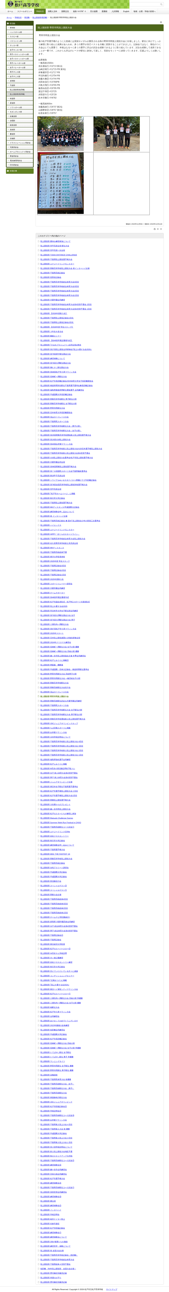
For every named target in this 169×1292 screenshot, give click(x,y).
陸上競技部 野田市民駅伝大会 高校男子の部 (58, 674)
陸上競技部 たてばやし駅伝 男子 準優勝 (56, 1057)
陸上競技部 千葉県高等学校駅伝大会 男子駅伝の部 (61, 714)
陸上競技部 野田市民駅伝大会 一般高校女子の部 (60, 678)
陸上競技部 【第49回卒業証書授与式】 (56, 340)
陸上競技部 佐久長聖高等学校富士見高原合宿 (59, 543)
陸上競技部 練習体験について (52, 358)
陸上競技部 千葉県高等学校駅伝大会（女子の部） (61, 431)
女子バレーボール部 (17, 68)
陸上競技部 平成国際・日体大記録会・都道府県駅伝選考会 (64, 669)
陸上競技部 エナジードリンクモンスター (57, 264)
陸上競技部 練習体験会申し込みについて (57, 512)
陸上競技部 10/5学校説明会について (55, 737)
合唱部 (12, 121)
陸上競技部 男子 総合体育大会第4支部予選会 (59, 931)
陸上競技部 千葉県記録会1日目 (53, 575)
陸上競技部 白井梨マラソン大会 (53, 732)
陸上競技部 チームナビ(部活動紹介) (55, 917)
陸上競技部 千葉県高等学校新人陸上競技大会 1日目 (61, 755)
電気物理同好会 (16, 161)
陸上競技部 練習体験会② (50, 1205)
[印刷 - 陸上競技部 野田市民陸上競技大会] (161, 22)
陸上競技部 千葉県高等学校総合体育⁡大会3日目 (59, 286)
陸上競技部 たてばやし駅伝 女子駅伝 (55, 1052)
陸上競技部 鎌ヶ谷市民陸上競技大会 (55, 809)
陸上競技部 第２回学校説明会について (56, 1147)
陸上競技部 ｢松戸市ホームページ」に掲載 (57, 494)
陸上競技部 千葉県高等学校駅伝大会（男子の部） (61, 426)
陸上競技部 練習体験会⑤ (50, 1165)
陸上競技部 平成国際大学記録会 (53, 872)
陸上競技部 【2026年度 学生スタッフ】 (56, 327)
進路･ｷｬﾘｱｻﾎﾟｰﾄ (79, 11)
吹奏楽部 (13, 116)
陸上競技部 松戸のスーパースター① (55, 994)
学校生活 (40, 11)
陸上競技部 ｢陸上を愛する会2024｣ (54, 985)
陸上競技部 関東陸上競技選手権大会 (55, 800)
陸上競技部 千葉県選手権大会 (52, 850)
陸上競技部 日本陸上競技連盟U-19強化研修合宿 (60, 638)
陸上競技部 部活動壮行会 (50, 881)
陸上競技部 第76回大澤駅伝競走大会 (55, 363)
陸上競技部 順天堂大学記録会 (52, 498)
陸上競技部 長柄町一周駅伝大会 (53, 376)
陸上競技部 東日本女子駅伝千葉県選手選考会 (59, 787)
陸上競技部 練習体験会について (53, 1237)
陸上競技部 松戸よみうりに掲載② (54, 660)
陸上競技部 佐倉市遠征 (49, 1224)
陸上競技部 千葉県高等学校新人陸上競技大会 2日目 (61, 750)
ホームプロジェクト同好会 (20, 152)
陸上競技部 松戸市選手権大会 (52, 1178)
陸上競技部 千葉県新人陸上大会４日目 (56, 1124)
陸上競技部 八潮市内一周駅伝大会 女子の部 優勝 (60, 1003)
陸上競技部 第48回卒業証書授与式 (54, 597)
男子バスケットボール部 (19, 54)
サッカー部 (14, 45)
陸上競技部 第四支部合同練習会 (53, 1192)
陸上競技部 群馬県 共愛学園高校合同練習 (57, 922)
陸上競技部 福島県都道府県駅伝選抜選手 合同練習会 (62, 390)
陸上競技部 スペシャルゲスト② (53, 886)
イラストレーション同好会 (20, 143)
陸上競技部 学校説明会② (50, 1111)
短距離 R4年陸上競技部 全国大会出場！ (58, 1269)
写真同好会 (14, 147)
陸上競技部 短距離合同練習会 (52, 1030)
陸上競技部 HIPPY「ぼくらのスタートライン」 (60, 534)
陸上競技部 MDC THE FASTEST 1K (55, 854)
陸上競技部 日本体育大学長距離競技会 (56, 412)
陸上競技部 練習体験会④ (50, 1183)
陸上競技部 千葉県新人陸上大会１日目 (56, 1142)
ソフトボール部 (16, 107)
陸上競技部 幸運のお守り (50, 1278)
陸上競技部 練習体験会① (50, 1233)
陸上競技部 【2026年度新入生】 (53, 313)
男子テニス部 (15, 72)
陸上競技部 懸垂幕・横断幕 (51, 665)
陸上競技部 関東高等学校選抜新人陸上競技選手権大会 (62, 719)
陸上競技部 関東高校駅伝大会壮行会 (55, 687)
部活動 (27, 17)
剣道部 (12, 99)
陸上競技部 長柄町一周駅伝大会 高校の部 (57, 1043)
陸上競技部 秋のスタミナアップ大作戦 (56, 1156)
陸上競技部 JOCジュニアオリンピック (56, 1102)
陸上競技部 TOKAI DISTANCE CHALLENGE (58, 255)
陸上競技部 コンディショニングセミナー (57, 976)
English (126, 11)
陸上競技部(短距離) (17, 90)
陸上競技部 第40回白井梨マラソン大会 (56, 444)
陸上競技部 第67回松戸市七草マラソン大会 (58, 629)
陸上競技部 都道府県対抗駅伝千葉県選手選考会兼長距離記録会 (66, 385)
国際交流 (65, 11)
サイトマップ (111, 1289)
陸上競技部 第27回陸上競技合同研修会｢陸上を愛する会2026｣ (66, 349)
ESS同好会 (14, 165)
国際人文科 (52, 11)
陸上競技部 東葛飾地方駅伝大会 (53, 1097)
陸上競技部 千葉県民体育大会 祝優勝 (55, 1079)
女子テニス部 (15, 76)
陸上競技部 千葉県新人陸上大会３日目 (56, 1138)
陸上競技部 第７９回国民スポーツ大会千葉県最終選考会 (63, 471)
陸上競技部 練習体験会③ (50, 1197)
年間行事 (13, 171)
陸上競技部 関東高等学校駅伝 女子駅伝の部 (58, 404)
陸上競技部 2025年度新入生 (52, 579)
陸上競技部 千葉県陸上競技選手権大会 (56, 259)
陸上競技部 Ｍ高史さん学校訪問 (53, 953)
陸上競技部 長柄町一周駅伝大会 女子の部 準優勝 (60, 1048)
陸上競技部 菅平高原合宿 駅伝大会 (54, 246)
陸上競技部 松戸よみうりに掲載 (53, 764)
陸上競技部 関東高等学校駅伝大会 (54, 683)
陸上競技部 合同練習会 (49, 1016)
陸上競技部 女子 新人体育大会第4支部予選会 (59, 773)
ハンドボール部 (16, 32)
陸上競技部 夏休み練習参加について (55, 241)
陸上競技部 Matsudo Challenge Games (56, 818)
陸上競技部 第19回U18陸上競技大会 (55, 439)
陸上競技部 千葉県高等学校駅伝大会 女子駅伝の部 (61, 710)
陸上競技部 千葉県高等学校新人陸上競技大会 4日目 (61, 741)
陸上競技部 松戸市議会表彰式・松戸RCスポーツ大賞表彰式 (65, 602)
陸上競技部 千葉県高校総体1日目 (54, 913)
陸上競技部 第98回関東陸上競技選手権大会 (58, 467)
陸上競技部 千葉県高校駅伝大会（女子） (57, 1084)
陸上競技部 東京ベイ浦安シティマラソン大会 (59, 989)
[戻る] (158, 229)
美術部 (12, 130)
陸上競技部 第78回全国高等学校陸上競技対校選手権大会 (63, 485)
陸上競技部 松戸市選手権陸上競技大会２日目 (59, 791)
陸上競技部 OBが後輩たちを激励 (54, 1242)
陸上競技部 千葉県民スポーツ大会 (54, 421)
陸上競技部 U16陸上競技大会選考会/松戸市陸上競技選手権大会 (66, 458)
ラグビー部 (14, 37)
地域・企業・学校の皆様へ (144, 11)
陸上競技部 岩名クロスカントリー (54, 836)
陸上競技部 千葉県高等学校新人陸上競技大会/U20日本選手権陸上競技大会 (71, 449)
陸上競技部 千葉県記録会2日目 (53, 570)
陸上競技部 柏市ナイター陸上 (52, 1219)
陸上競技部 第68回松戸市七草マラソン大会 (58, 372)
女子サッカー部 (16, 50)
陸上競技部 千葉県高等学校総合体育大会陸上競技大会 (62, 539)
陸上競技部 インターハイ (50, 1210)
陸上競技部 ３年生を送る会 (51, 331)
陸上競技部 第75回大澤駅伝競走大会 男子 (57, 620)
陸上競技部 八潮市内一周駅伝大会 (54, 624)
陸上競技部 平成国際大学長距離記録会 (56, 394)
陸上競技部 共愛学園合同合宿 (52, 462)
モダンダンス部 (16, 112)
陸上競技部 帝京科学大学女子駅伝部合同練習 (59, 611)
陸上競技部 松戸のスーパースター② (55, 949)
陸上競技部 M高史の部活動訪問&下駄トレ (57, 768)
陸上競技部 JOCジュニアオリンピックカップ (59, 723)
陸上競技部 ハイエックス (50, 525)
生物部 (12, 138)
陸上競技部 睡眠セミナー (50, 336)
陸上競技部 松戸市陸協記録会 (52, 1228)
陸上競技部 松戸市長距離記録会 (53, 1039)
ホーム (10, 11)
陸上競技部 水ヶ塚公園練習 (51, 958)
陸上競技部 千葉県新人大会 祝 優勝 (55, 1129)
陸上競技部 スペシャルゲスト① (53, 890)
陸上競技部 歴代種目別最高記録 (53, 1273)
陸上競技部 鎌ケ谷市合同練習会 (53, 1170)
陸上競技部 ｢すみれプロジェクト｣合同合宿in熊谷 (60, 345)
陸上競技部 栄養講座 (49, 1075)
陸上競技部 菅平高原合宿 (50, 489)
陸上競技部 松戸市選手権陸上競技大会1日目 (58, 795)
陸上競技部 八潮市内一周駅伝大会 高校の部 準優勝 (61, 998)
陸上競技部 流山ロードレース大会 (54, 417)
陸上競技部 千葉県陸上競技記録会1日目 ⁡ (57, 318)
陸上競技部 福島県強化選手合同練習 (55, 759)
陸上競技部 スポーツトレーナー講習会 (56, 584)
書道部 (12, 134)
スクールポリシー (24, 11)
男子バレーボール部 (17, 63)
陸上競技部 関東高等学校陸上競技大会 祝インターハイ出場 (65, 268)
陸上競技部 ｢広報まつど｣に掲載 (53, 980)
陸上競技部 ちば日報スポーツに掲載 (55, 728)
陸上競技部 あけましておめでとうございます (59, 1021)
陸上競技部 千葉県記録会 (50, 940)
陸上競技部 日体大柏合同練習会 (53, 1174)
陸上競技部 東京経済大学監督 (52, 944)
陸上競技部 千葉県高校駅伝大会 (53, 1093)
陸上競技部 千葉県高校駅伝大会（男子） (57, 1088)
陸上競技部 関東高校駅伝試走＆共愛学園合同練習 (61, 701)
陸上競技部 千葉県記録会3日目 (53, 566)
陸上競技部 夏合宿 (48, 1201)
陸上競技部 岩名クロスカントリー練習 (56, 962)
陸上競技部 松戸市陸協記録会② (53, 1106)
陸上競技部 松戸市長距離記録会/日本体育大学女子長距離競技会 (66, 381)
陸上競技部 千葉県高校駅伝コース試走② (57, 1160)
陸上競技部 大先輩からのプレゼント (55, 804)
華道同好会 (14, 156)
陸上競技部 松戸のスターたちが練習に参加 (58, 814)
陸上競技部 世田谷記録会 (50, 277)
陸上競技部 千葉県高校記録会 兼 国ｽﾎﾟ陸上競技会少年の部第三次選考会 (70, 521)
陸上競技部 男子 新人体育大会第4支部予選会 (59, 777)
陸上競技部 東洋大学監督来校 (52, 557)
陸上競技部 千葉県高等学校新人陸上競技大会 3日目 (61, 746)
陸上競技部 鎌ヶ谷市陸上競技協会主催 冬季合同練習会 (63, 656)
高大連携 (94, 11)
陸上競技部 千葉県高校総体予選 (53, 552)
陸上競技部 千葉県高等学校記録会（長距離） (59, 1255)
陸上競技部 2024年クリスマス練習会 (55, 642)
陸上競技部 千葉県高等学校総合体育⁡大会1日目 (59, 295)
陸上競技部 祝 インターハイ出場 (53, 516)
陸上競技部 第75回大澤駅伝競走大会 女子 (57, 615)
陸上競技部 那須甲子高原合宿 (52, 476)
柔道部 (12, 103)
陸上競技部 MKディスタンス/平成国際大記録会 (59, 507)
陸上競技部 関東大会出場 (50, 895)
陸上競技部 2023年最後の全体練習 (54, 1025)
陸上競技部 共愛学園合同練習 (52, 300)
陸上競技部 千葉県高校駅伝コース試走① (57, 827)
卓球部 (12, 81)
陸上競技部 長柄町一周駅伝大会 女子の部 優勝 (59, 647)
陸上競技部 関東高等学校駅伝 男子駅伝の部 (58, 399)
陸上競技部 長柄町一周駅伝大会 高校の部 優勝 (59, 651)
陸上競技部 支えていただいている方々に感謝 (59, 971)
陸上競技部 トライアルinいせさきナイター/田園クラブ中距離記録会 (68, 480)
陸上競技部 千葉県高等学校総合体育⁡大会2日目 (59, 291)
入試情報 (115, 11)
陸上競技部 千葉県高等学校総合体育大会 (57, 1260)
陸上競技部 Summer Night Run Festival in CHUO (60, 822)
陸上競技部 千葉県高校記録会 (52, 273)
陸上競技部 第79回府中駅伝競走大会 (55, 354)
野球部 (12, 28)
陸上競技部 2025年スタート (52, 633)
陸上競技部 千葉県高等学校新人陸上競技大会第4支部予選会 (65, 453)
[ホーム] (67, 4)
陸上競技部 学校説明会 (49, 1214)
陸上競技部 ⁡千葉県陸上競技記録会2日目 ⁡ (57, 322)
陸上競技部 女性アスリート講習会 (54, 868)
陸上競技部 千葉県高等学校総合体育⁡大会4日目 (59, 282)
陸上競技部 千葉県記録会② (51, 935)
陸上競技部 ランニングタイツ (52, 1061)
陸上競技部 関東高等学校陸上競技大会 (56, 859)
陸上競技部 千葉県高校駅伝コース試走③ (57, 1115)
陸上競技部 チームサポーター (52, 593)
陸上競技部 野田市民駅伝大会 (52, 408)
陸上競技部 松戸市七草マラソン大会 (55, 1012)
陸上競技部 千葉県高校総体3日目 (54, 904)
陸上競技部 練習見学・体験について (55, 1246)
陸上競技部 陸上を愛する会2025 (53, 606)
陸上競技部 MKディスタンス (52, 548)
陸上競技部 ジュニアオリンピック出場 (56, 782)
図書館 (104, 11)
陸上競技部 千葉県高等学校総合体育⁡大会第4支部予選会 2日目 (66, 304)
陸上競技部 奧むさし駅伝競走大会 (54, 367)
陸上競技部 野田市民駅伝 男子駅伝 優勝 (56, 1070)
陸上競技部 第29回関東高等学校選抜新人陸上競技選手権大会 (65, 435)
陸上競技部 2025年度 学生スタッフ (55, 561)
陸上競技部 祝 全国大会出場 (52, 1251)
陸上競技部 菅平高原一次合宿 (52, 250)
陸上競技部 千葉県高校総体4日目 (54, 899)
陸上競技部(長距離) (39, 17)
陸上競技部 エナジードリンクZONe (55, 832)
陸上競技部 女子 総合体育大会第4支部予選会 (59, 926)
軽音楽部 (13, 125)
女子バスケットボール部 (19, 59)
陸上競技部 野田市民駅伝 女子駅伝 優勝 (56, 1066)
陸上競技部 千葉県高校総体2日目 (54, 908)
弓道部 (12, 85)
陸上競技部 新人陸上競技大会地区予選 (56, 1151)
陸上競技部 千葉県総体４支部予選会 (55, 1264)
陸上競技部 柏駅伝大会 (49, 1007)
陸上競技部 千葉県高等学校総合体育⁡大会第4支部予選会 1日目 (66, 309)
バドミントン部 (16, 41)
